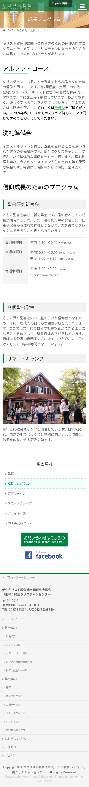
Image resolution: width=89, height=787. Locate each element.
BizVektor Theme (52, 776)
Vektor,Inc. (76, 776)
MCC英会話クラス (20, 523)
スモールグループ (20, 503)
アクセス (11, 747)
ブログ (9, 755)
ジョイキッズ (17, 513)
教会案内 (11, 628)
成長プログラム (18, 483)
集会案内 (44, 463)
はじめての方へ (15, 738)
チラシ (59, 107)
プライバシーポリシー (20, 577)
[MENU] (82, 6)
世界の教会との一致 (16, 670)
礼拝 (11, 473)
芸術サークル (17, 493)
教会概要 (11, 636)
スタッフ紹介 (13, 644)
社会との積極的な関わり (19, 662)
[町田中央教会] (16, 5)
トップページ (14, 619)
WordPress (29, 776)
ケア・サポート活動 (16, 653)
